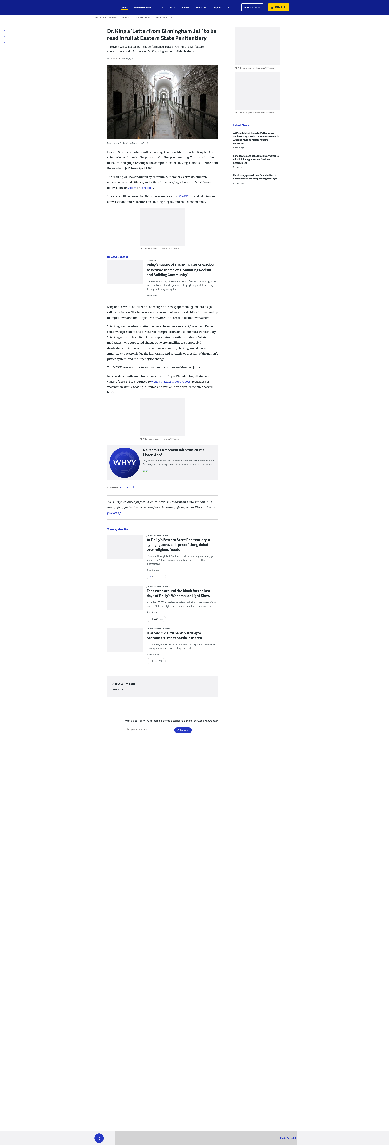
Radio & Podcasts (144, 7)
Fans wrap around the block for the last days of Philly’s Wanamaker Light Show (178, 593)
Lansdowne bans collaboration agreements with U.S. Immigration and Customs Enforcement (256, 159)
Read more (117, 689)
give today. (114, 513)
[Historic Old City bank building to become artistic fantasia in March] (125, 642)
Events (185, 7)
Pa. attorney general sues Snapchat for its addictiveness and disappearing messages (255, 176)
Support (217, 7)
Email (133, 487)
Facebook (146, 188)
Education (201, 7)
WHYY (103, 7)
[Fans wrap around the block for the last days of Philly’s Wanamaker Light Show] (125, 600)
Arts (172, 7)
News (124, 7)
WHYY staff (115, 58)
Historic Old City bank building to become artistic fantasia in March (174, 635)
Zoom (132, 188)
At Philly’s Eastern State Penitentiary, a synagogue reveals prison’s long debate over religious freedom (178, 544)
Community (153, 260)
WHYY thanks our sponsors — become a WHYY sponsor (160, 248)
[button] (99, 1138)
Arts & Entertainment (106, 17)
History (126, 17)
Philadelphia (143, 17)
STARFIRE (186, 196)
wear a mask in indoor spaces (171, 382)
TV (162, 7)
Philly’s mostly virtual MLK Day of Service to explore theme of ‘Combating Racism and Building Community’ (180, 269)
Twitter (127, 487)
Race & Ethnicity (163, 17)
